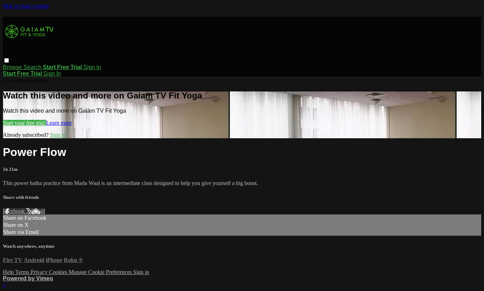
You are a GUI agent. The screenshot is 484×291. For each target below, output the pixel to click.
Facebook (14, 211)
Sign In (52, 74)
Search (33, 67)
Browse (13, 67)
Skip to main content (26, 6)
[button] (6, 60)
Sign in (92, 67)
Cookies (59, 272)
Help (9, 272)
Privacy (39, 272)
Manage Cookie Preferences (101, 272)
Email (38, 211)
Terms (22, 272)
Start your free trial (24, 123)
